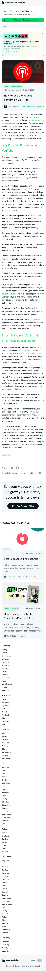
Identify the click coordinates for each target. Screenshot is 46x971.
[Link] (22, 468)
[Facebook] (17, 468)
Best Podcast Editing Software (21, 558)
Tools (12, 11)
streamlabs (6, 455)
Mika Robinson (27, 577)
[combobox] (23, 26)
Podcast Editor (23, 11)
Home (4, 11)
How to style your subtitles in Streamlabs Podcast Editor (20, 616)
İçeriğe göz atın (10, 51)
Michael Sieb (22, 636)
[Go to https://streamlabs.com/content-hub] (13, 3)
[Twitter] (12, 468)
